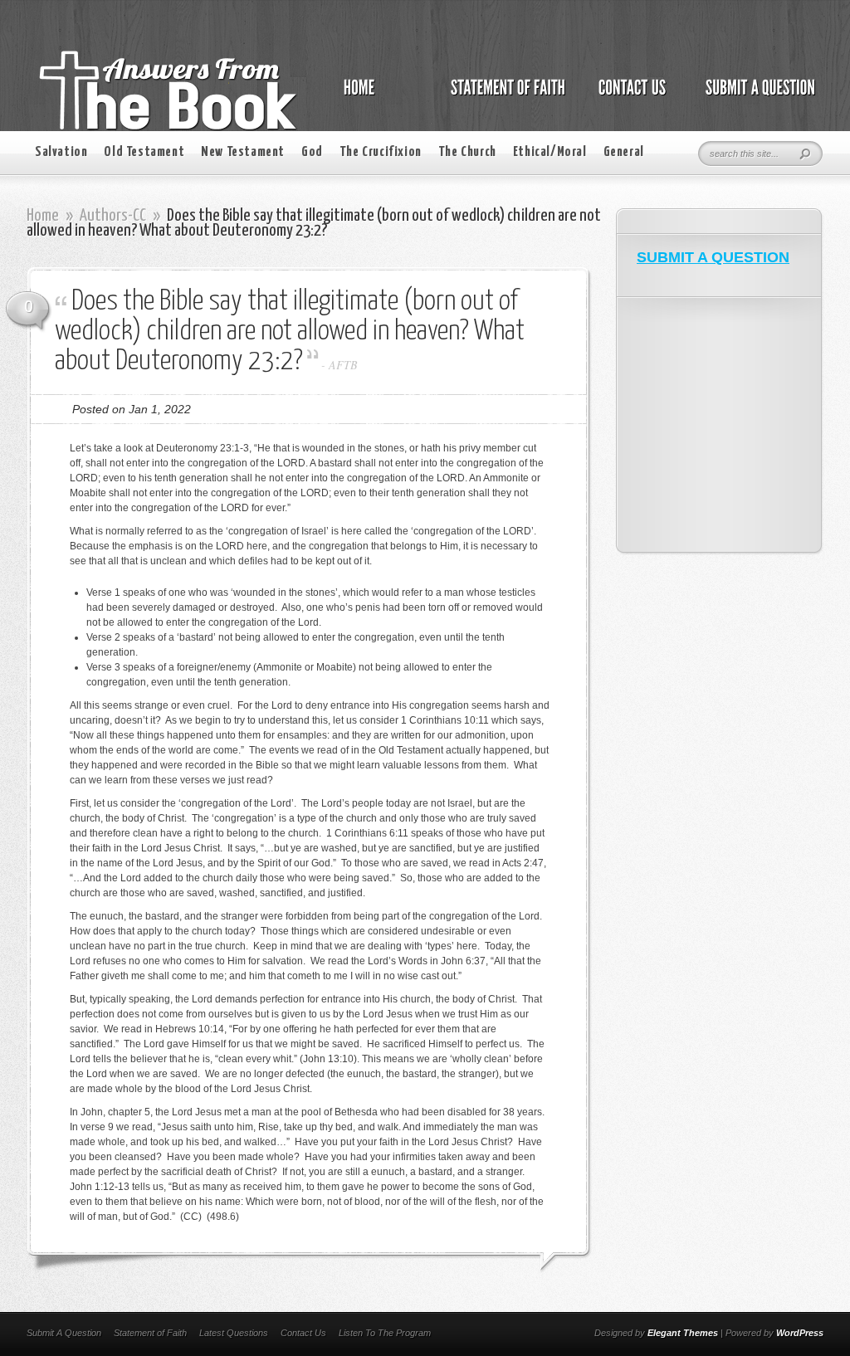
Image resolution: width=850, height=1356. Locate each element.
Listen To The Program (385, 1333)
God (312, 152)
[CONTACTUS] (631, 96)
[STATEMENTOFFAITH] (503, 96)
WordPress (799, 1333)
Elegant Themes (682, 1333)
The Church (467, 152)
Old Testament (144, 152)
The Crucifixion (381, 152)
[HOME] (376, 96)
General (623, 152)
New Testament (243, 152)
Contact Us (303, 1333)
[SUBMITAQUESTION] (755, 96)
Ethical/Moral (550, 152)
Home (43, 215)
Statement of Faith (150, 1333)
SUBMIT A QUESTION (713, 257)
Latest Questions (233, 1333)
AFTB (343, 365)
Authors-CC (113, 215)
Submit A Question (64, 1333)
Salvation (61, 152)
